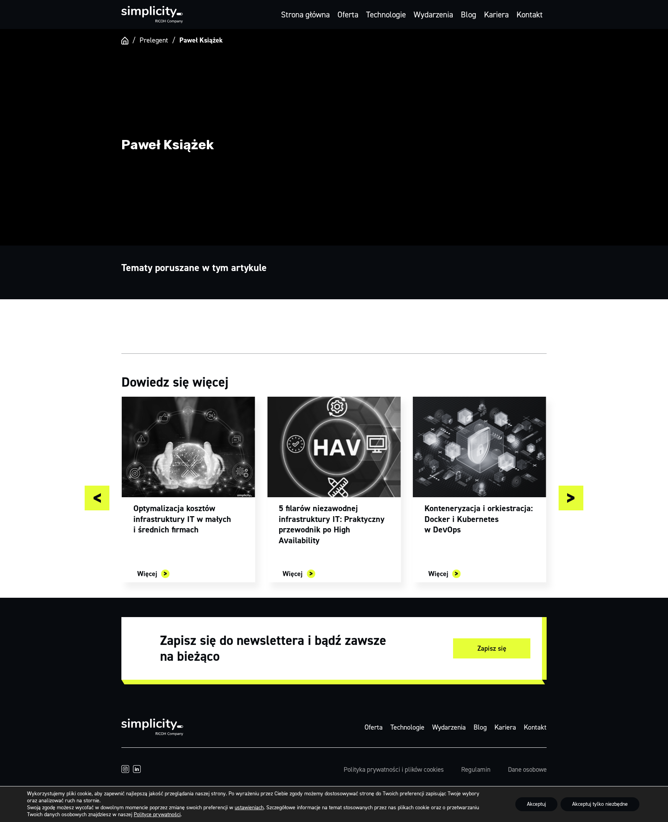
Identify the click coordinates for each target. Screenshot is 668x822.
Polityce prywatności (157, 814)
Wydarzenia (433, 14)
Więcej (147, 573)
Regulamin (476, 769)
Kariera (496, 14)
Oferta (347, 14)
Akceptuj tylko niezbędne (600, 804)
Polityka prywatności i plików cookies (394, 769)
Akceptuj (536, 804)
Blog (468, 14)
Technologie (386, 14)
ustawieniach (249, 807)
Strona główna (305, 14)
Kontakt (529, 14)
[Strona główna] (124, 40)
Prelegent (154, 40)
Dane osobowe (527, 769)
